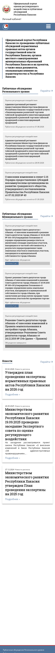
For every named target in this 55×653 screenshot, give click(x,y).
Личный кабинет (11, 19)
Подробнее (12, 394)
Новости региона (22, 369)
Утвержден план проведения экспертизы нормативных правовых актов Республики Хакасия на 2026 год (27, 380)
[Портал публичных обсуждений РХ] (5, 26)
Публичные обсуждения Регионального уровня (23, 650)
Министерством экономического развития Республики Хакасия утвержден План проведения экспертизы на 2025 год (27, 483)
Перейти (45, 90)
